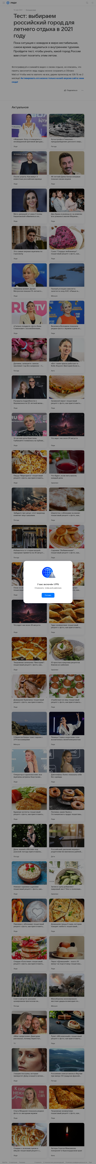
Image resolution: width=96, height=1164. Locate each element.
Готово (48, 595)
